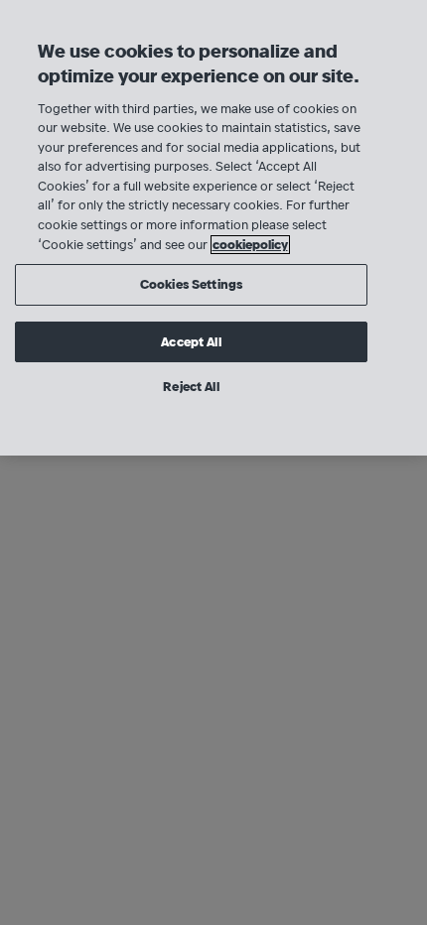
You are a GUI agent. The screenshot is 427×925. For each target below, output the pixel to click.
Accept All (190, 341)
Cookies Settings (191, 284)
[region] (213, 228)
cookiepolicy (250, 244)
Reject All (190, 386)
